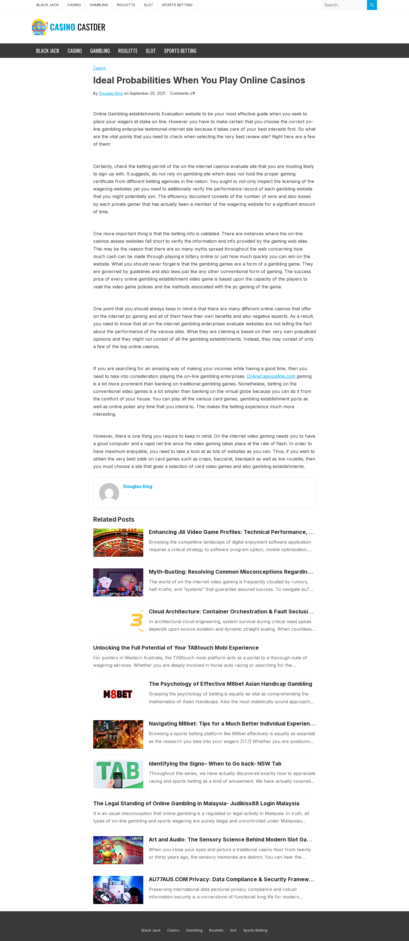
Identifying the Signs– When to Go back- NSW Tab (215, 763)
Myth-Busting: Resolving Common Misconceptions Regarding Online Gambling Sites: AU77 (268, 571)
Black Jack (47, 5)
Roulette (126, 5)
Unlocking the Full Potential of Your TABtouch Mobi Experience (176, 647)
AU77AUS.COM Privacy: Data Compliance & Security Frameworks (235, 879)
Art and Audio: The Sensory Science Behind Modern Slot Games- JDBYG (244, 839)
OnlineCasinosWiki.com (271, 376)
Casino (74, 5)
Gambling (99, 5)
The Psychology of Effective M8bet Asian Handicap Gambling (230, 683)
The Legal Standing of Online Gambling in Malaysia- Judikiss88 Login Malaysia (196, 803)
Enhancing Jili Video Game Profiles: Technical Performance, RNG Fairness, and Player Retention (275, 532)
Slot (148, 5)
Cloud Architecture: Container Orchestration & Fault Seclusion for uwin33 (247, 611)
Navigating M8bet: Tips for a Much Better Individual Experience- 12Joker (245, 723)
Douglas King (111, 93)
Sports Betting (177, 5)
